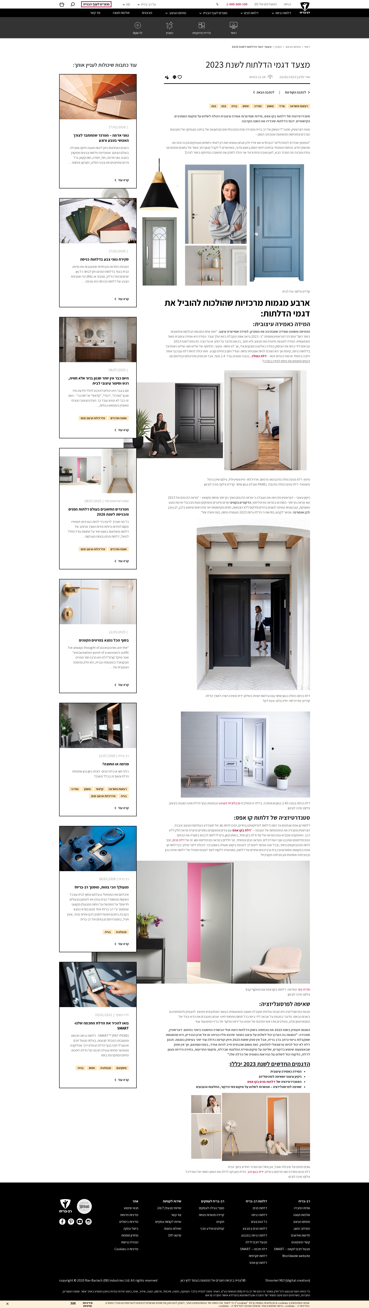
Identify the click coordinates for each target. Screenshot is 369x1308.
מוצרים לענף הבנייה (96, 4)
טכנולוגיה (121, 932)
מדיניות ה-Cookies (126, 1249)
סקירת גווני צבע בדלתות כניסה (104, 259)
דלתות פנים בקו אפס (261, 1081)
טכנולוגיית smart (229, 803)
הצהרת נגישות (129, 1242)
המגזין (169, 33)
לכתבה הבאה (265, 92)
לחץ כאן (186, 1280)
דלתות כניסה (259, 1215)
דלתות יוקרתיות (258, 1256)
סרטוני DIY (174, 1235)
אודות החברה (302, 1208)
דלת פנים (178, 840)
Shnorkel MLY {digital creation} (287, 1280)
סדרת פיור (304, 989)
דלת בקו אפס (241, 830)
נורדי (282, 106)
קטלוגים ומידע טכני (212, 1228)
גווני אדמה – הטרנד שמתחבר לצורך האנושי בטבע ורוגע (101, 138)
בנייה (234, 106)
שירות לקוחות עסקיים (168, 1221)
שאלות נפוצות (172, 1228)
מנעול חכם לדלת (256, 1242)
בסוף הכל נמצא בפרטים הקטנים (104, 640)
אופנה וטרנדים (118, 418)
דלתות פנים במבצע (255, 1228)
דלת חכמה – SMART (253, 1249)
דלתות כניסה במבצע (254, 1235)
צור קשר (176, 1215)
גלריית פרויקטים (202, 33)
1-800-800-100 (236, 4)
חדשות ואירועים (300, 1235)
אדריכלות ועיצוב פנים (93, 418)
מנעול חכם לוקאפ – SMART (292, 1249)
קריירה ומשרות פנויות (211, 1215)
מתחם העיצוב (293, 47)
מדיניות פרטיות (129, 1215)
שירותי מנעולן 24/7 (169, 1208)
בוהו (223, 106)
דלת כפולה (259, 356)
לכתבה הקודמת (295, 92)
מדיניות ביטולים (128, 1221)
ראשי (234, 33)
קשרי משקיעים (300, 1242)
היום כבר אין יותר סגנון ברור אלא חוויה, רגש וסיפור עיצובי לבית (98, 381)
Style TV (137, 33)
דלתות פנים (260, 1208)
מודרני (258, 106)
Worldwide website (296, 1256)
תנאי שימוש (131, 1208)
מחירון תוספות (129, 1235)
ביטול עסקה (130, 1228)
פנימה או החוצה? (115, 763)
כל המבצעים (259, 1221)
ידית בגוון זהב (255, 1171)
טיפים (246, 106)
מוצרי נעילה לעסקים (211, 1208)
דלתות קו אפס (258, 1262)
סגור (73, 1303)
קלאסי (99, 789)
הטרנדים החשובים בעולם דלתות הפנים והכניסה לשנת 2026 (99, 512)
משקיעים (121, 1068)
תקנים (220, 1221)
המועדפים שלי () (265, 4)
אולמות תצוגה (301, 1215)
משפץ (270, 106)
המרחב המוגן (302, 1228)
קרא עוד (123, 180)
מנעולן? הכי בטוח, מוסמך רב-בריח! (102, 887)
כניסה (287, 4)
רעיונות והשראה (299, 106)
